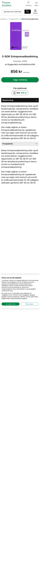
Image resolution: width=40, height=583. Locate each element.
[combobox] (13, 12)
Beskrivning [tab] (20, 100)
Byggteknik (4, 19)
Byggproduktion (14, 19)
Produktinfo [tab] (20, 144)
